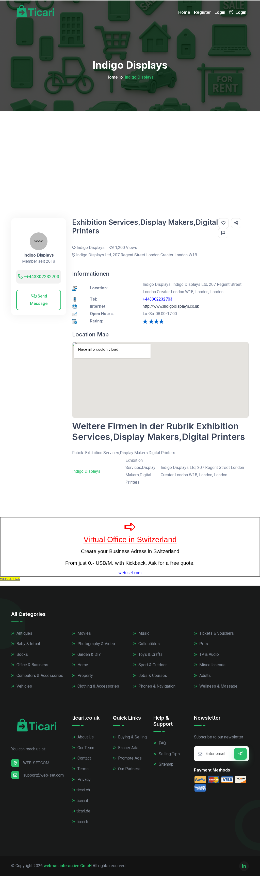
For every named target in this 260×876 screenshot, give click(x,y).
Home (184, 12)
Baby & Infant (27, 643)
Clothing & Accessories (97, 686)
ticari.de (83, 811)
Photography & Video (95, 643)
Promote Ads (129, 758)
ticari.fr (82, 821)
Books (21, 654)
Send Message (38, 300)
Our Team (85, 747)
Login (220, 12)
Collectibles (148, 643)
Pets (203, 643)
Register (202, 12)
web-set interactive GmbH (68, 865)
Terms (82, 768)
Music (143, 633)
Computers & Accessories (39, 675)
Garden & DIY (88, 654)
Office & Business (31, 664)
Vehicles (23, 686)
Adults (204, 675)
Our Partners (128, 768)
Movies (83, 633)
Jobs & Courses (152, 675)
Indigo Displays (39, 255)
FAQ (162, 743)
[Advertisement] (130, 149)
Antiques (23, 633)
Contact (83, 758)
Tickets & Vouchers (216, 633)
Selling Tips (169, 753)
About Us (85, 737)
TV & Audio (208, 654)
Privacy (83, 779)
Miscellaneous (211, 664)
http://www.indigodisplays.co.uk (171, 306)
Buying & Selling (132, 737)
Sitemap (165, 764)
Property (84, 675)
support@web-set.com (43, 775)
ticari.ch (83, 790)
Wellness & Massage (217, 686)
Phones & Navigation (156, 686)
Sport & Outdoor (152, 664)
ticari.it (82, 800)
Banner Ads (127, 747)
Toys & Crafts (149, 654)
